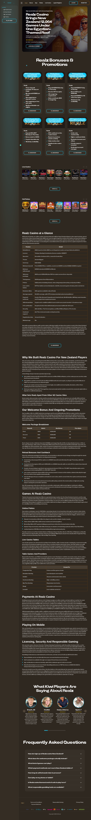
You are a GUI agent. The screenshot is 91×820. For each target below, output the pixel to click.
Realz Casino (8, 9)
